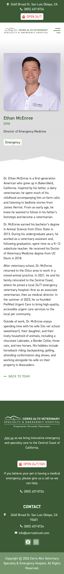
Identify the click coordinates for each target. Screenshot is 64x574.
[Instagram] (36, 542)
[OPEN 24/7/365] (20, 464)
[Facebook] (28, 542)
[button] (56, 30)
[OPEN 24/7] (23, 16)
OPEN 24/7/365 (34, 464)
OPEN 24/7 (34, 16)
